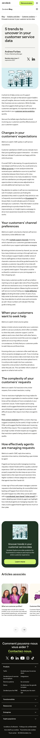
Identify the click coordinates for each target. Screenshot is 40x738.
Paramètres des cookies (28, 730)
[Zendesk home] (6, 3)
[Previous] (16, 630)
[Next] (24, 630)
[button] (18, 667)
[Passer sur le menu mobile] (37, 3)
